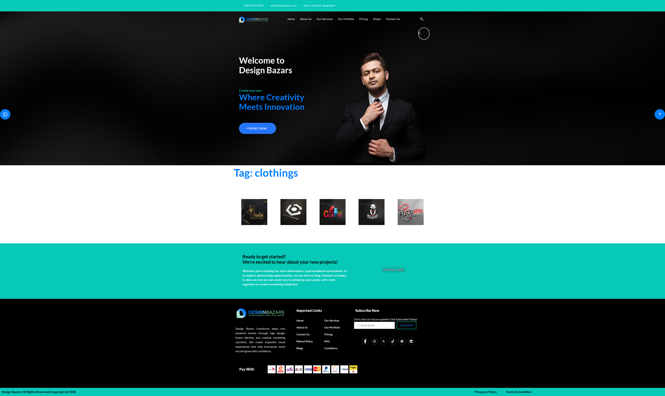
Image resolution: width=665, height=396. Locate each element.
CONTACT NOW (393, 269)
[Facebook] (365, 341)
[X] (383, 341)
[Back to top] (660, 114)
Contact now (257, 128)
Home (291, 19)
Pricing (363, 19)
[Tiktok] (392, 341)
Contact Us (393, 19)
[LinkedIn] (411, 341)
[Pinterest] (401, 341)
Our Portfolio (346, 19)
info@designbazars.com (283, 6)
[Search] (419, 34)
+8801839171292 (254, 6)
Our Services (325, 19)
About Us (306, 19)
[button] (421, 19)
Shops (377, 19)
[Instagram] (374, 341)
